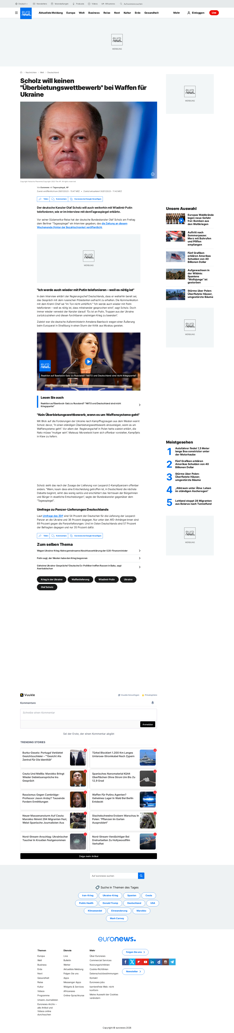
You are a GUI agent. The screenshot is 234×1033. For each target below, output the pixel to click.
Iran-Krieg (87, 895)
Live (214, 12)
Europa (70, 12)
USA (152, 903)
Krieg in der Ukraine (51, 579)
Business (93, 12)
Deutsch (22, 4)
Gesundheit (151, 12)
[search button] (121, 3)
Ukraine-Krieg (110, 895)
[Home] (21, 72)
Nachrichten (31, 72)
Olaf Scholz (47, 587)
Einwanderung (119, 910)
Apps (66, 978)
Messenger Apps (72, 982)
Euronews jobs (97, 982)
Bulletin (67, 960)
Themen (41, 950)
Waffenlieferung (80, 579)
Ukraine (128, 579)
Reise (106, 12)
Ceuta (148, 895)
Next (117, 12)
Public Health (86, 903)
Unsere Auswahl (181, 208)
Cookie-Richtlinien (99, 969)
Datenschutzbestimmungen (104, 973)
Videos (40, 991)
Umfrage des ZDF (53, 515)
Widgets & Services (74, 986)
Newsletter (132, 971)
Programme (43, 995)
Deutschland (53, 72)
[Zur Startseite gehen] (26, 13)
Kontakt (94, 978)
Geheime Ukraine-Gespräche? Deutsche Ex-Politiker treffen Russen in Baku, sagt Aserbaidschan (79, 567)
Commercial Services (100, 960)
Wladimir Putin (107, 579)
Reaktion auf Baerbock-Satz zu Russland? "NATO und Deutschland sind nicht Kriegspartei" (81, 405)
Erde (138, 12)
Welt (82, 12)
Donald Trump (110, 903)
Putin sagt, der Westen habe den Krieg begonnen (62, 558)
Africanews (69, 991)
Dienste (67, 950)
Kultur (127, 12)
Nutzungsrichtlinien (100, 964)
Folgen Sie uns (71, 973)
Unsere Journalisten (47, 999)
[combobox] (137, 3)
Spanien (131, 895)
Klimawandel (95, 910)
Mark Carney (117, 918)
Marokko (141, 910)
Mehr (92, 950)
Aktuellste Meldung (51, 12)
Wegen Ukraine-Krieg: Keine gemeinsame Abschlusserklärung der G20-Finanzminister (82, 550)
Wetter (67, 964)
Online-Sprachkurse (74, 995)
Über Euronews (97, 956)
